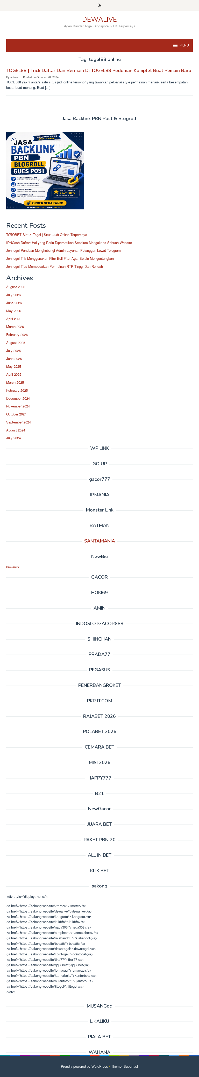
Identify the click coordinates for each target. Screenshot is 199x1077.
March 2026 (15, 326)
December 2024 (18, 398)
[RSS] (100, 5)
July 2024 (13, 437)
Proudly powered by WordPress (84, 1066)
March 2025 (15, 382)
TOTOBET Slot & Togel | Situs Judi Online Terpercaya (46, 234)
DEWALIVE (99, 19)
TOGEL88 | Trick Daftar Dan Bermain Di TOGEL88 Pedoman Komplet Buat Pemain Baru (98, 70)
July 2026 (13, 294)
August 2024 (15, 430)
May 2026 (13, 310)
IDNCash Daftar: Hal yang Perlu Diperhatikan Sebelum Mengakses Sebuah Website (69, 242)
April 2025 (13, 374)
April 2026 (13, 318)
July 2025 (13, 350)
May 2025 (13, 366)
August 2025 (15, 342)
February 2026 (17, 334)
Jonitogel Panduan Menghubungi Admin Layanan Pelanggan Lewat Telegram (63, 250)
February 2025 (17, 390)
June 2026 (14, 302)
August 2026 (15, 286)
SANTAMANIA (99, 541)
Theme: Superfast (124, 1066)
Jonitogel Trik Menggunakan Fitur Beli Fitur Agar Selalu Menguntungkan (60, 258)
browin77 (12, 566)
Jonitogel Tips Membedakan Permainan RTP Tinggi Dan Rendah (54, 266)
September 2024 (18, 422)
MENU (184, 45)
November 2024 (18, 406)
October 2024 (16, 414)
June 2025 (14, 358)
